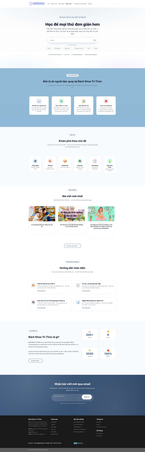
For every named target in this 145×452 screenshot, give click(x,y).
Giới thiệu (61, 3)
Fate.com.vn (99, 435)
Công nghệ (53, 422)
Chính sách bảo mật (80, 3)
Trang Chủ (53, 3)
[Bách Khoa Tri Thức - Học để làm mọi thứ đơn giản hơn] (36, 4)
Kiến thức (68, 3)
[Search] (48, 3)
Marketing (53, 427)
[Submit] (94, 40)
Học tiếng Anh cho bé (79, 422)
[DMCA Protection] (78, 443)
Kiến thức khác (54, 434)
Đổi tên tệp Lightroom (79, 431)
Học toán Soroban (78, 424)
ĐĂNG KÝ (86, 397)
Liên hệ (90, 3)
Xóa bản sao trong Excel (80, 429)
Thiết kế (53, 424)
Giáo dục (53, 429)
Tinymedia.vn (99, 433)
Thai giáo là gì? (77, 427)
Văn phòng (53, 431)
